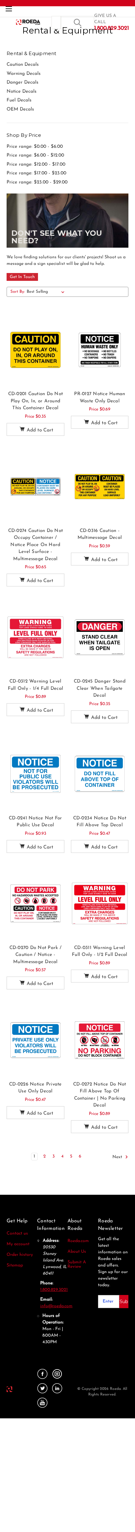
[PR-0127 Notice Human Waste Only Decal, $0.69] (100, 349)
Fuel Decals (19, 100)
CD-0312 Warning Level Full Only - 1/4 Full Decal (35, 685)
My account (18, 1244)
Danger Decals (22, 82)
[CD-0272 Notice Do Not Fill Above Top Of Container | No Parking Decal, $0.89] (100, 1040)
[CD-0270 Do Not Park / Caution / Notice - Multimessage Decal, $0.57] (35, 903)
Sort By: (17, 292)
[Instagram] (57, 1374)
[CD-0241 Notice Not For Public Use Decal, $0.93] (35, 774)
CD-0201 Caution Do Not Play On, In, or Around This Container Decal (35, 401)
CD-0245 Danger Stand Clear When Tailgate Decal (100, 688)
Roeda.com (78, 1241)
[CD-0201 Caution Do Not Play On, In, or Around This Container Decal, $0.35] (35, 349)
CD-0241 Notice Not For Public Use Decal (35, 822)
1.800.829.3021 (54, 1289)
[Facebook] (42, 1374)
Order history (20, 1254)
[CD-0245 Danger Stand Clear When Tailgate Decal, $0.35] (100, 637)
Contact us (17, 1233)
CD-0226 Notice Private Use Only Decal (35, 1088)
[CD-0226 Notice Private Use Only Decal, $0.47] (35, 1040)
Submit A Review (77, 1264)
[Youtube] (42, 1403)
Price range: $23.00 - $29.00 (37, 182)
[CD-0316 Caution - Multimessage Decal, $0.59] (100, 486)
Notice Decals (21, 91)
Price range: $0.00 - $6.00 (35, 146)
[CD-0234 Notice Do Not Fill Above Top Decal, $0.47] (100, 774)
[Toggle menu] (8, 8)
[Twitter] (42, 1388)
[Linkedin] (57, 1388)
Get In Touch (22, 277)
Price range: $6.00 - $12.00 (35, 155)
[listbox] (47, 292)
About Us (77, 1251)
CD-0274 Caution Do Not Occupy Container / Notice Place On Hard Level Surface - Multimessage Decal (35, 545)
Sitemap (15, 1265)
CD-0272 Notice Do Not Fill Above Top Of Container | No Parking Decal (99, 1095)
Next (117, 1157)
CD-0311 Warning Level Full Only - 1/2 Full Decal (99, 951)
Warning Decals (23, 73)
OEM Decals (20, 109)
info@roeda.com (56, 1306)
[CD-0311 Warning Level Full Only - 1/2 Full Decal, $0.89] (100, 903)
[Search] (77, 22)
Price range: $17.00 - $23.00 (36, 173)
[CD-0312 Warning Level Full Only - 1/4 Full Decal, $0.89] (35, 637)
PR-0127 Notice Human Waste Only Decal (99, 398)
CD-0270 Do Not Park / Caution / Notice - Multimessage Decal (35, 955)
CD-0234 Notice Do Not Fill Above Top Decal (99, 822)
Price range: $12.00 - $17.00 (36, 164)
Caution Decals (23, 64)
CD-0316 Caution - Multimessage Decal (100, 534)
